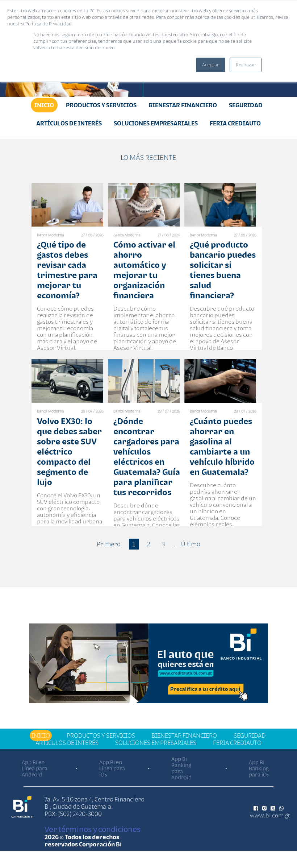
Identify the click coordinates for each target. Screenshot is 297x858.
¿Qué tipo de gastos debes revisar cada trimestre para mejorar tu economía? (67, 270)
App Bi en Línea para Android (34, 768)
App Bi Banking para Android (181, 768)
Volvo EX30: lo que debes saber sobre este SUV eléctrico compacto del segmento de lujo (69, 451)
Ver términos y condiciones (93, 829)
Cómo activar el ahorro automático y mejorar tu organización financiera (144, 270)
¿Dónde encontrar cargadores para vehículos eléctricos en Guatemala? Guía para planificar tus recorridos (146, 456)
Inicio (44, 105)
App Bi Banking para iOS (259, 768)
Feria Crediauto (235, 123)
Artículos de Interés (69, 123)
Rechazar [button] (245, 64)
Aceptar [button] (210, 64)
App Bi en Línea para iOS (112, 768)
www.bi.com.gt (270, 815)
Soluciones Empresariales (156, 123)
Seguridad (246, 105)
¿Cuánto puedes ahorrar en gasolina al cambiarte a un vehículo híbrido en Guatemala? (222, 446)
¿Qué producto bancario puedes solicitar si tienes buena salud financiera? (223, 270)
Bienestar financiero (182, 105)
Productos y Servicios (101, 105)
